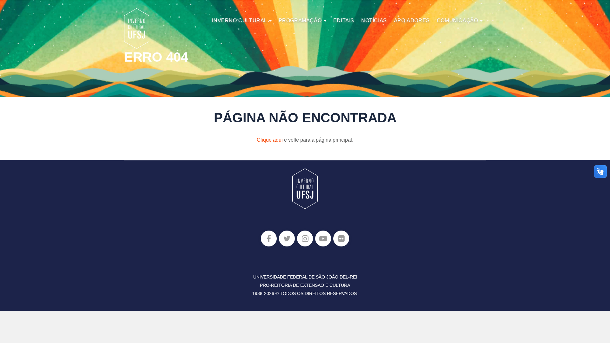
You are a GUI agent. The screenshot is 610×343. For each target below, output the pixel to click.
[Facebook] (269, 238)
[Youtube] (323, 238)
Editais (343, 20)
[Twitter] (287, 238)
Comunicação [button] (458, 20)
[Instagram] (305, 238)
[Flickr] (341, 238)
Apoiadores (412, 20)
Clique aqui (270, 140)
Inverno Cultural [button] (240, 20)
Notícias (374, 20)
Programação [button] (301, 20)
